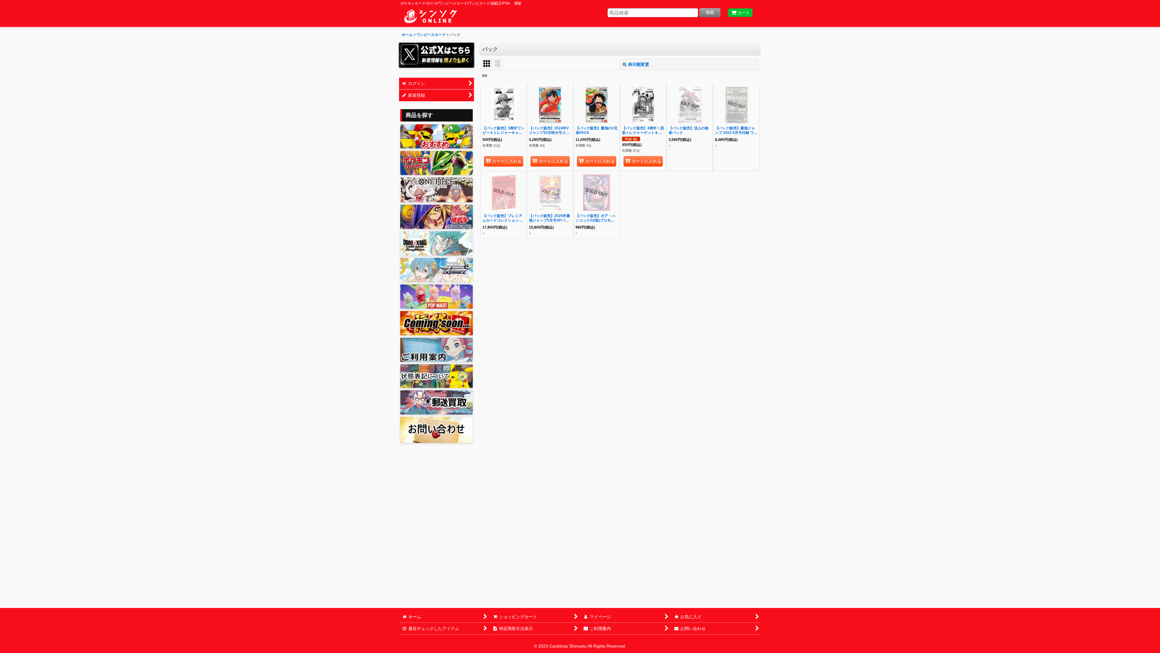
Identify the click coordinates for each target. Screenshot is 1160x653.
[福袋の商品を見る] (436, 323)
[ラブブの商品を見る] (436, 296)
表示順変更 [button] (638, 64)
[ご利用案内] (436, 350)
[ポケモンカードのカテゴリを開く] (436, 163)
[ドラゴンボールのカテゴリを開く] (436, 243)
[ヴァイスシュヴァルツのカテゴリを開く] (436, 270)
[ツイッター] (436, 55)
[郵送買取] (436, 402)
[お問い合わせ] (436, 430)
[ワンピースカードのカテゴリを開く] (436, 189)
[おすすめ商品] (436, 136)
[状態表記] (436, 376)
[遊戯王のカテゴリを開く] (436, 217)
